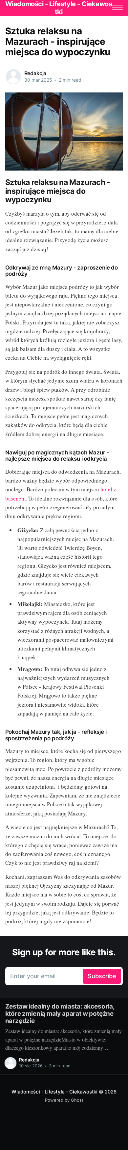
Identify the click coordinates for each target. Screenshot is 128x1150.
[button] (117, 7)
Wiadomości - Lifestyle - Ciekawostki (54, 1092)
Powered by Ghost (64, 1100)
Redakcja (35, 73)
